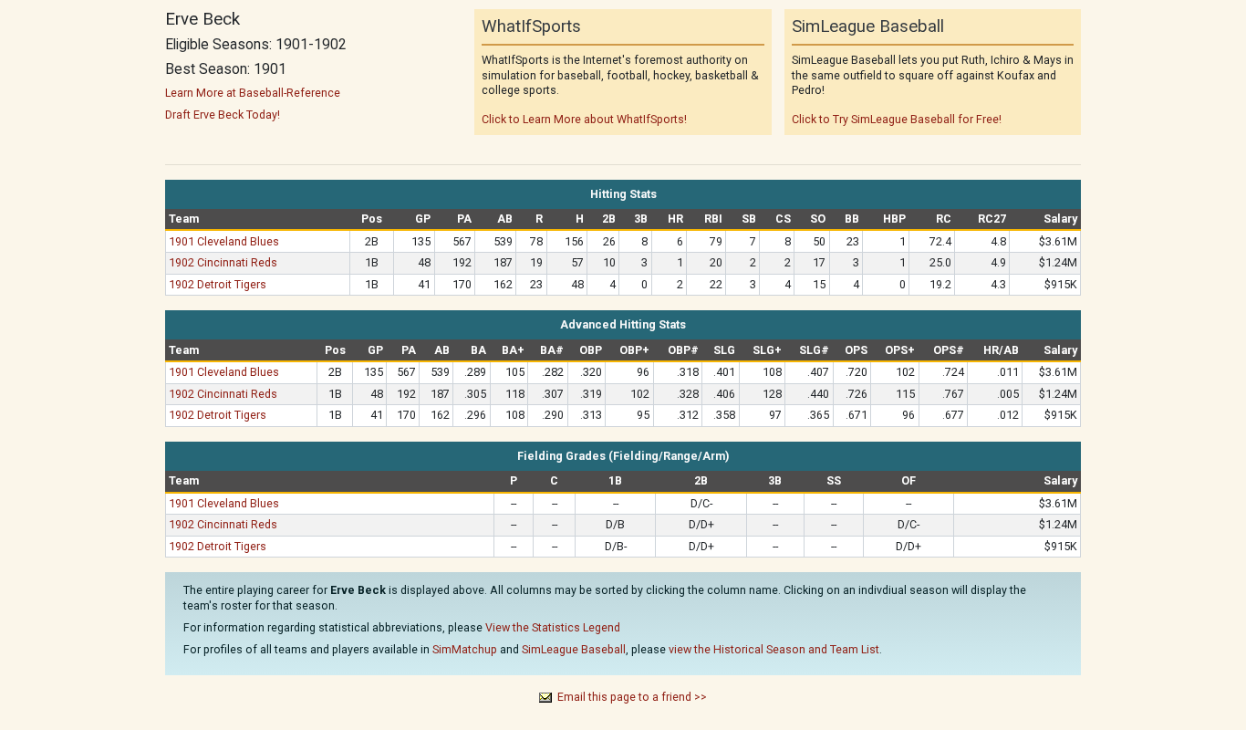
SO (817, 218)
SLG (724, 350)
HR (675, 218)
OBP (590, 350)
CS (783, 218)
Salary (1060, 218)
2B (609, 218)
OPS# (948, 350)
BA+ (513, 350)
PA (464, 218)
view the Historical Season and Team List (774, 649)
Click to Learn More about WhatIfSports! (584, 119)
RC (943, 218)
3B (641, 218)
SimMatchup (464, 649)
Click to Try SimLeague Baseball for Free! (897, 119)
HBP (894, 218)
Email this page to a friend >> (632, 697)
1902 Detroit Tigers (217, 284)
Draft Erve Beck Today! (222, 114)
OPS (856, 350)
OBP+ (634, 350)
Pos (371, 218)
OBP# (683, 350)
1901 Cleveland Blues (224, 241)
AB (505, 218)
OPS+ (900, 350)
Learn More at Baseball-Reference (252, 92)
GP (423, 218)
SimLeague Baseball (574, 649)
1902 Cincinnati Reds (223, 262)
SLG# (814, 350)
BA (478, 350)
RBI (713, 218)
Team (184, 218)
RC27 (992, 218)
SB (749, 218)
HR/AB (1001, 350)
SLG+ (767, 350)
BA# (552, 350)
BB (852, 218)
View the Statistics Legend (552, 627)
